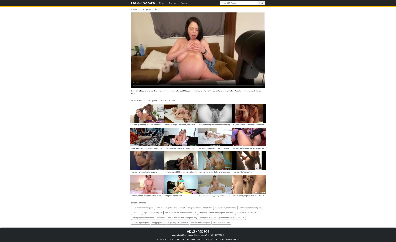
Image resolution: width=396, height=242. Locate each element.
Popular (172, 3)
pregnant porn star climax (178, 222)
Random (184, 3)
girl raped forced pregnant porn (231, 218)
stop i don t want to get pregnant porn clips (216, 213)
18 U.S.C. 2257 (167, 239)
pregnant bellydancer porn (225, 208)
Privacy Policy (180, 239)
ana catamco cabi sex (221, 222)
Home (161, 3)
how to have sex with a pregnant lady (182, 218)
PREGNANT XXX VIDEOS (143, 2)
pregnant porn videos (214, 239)
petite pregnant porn (141, 222)
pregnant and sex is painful (247, 213)
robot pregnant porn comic (143, 218)
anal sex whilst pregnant (200, 222)
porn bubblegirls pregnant (143, 208)
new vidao (136, 213)
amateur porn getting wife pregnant (170, 208)
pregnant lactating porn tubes (200, 208)
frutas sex (161, 218)
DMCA (158, 239)
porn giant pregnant (208, 218)
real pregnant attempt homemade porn (180, 213)
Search (261, 3)
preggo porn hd (158, 222)
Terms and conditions (195, 239)
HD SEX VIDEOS (198, 231)
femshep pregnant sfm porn (250, 208)
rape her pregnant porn (153, 213)
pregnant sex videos (232, 239)
